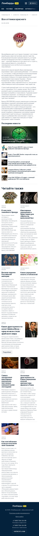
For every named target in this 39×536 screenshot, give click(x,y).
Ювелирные (19, 9)
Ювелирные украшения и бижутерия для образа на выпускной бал (27, 214)
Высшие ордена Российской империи (8, 274)
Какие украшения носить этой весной (28, 273)
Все (3, 9)
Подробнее (7, 352)
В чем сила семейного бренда (10, 211)
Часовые (9, 9)
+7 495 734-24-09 (19, 520)
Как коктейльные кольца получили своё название (9, 443)
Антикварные (30, 9)
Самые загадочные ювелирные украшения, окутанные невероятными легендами (8, 381)
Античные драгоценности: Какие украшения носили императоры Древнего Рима (28, 380)
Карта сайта (19, 516)
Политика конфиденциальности (19, 513)
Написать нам (19, 531)
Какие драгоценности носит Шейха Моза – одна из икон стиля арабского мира (12, 330)
